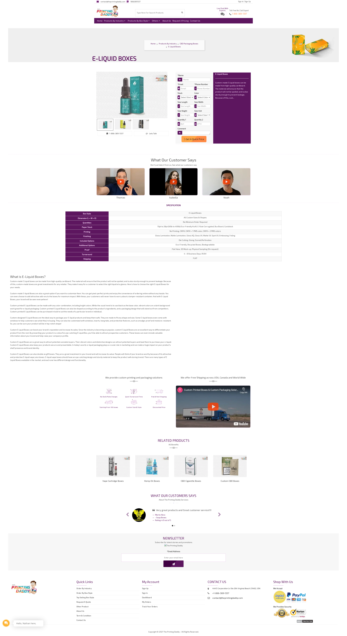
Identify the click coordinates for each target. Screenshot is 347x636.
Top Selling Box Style (85, 597)
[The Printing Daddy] (107, 11)
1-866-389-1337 (116, 133)
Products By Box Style (138, 21)
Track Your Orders (150, 606)
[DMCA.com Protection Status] (305, 621)
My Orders (147, 602)
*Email (180, 84)
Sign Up (248, 1)
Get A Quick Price (194, 139)
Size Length (182, 102)
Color (196, 93)
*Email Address (173, 551)
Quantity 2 (198, 119)
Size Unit (198, 111)
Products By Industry (114, 21)
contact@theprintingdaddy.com (113, 2)
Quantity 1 (182, 119)
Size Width (198, 102)
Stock (180, 93)
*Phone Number (201, 84)
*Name (181, 75)
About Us (166, 21)
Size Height (182, 111)
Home (99, 21)
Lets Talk (153, 133)
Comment (182, 128)
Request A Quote (83, 602)
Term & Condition (83, 615)
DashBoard (147, 597)
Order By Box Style (84, 593)
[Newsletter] (173, 563)
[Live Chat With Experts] (222, 15)
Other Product (82, 606)
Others (155, 21)
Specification (173, 205)
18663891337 (135, 2)
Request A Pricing (180, 21)
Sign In (240, 1)
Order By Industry (84, 588)
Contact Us (195, 21)
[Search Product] (182, 12)
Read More (239, 98)
